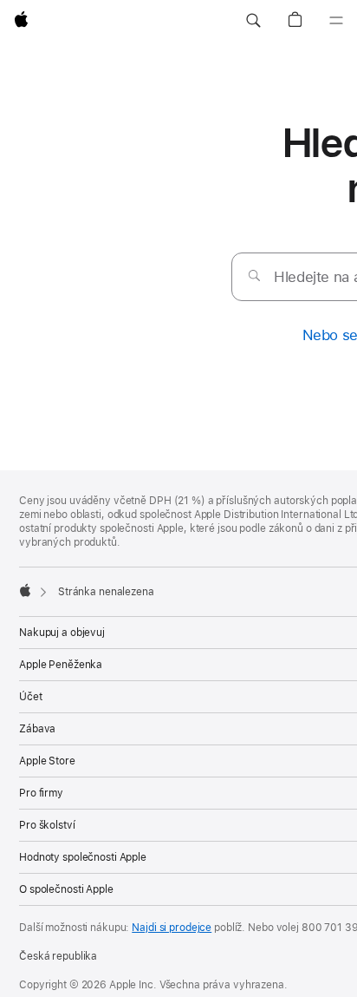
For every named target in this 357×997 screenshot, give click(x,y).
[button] (253, 21)
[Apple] (25, 590)
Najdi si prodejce (171, 928)
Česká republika (58, 956)
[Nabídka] (336, 21)
